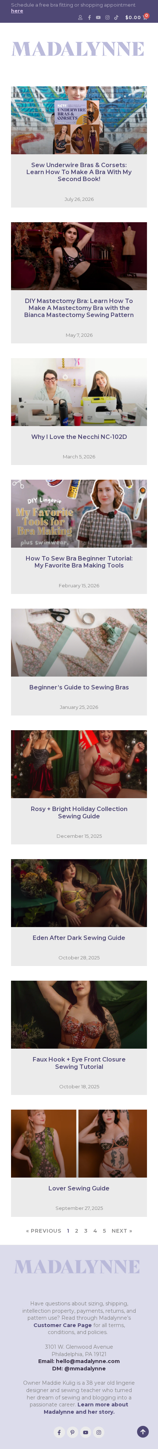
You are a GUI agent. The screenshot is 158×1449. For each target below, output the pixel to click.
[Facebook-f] (89, 17)
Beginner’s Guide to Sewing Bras (79, 687)
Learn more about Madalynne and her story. (86, 1408)
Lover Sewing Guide (79, 1188)
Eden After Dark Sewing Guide (79, 937)
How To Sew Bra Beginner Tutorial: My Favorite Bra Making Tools (79, 562)
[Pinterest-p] (72, 1432)
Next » (122, 1231)
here (17, 11)
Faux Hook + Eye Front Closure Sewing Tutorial (79, 1063)
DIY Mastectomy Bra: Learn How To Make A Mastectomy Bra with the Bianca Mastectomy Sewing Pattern (79, 308)
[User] (80, 17)
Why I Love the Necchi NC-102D (79, 436)
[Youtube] (98, 17)
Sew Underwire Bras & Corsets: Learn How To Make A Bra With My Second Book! (79, 172)
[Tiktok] (116, 17)
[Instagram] (107, 17)
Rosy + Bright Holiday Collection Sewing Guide (79, 812)
